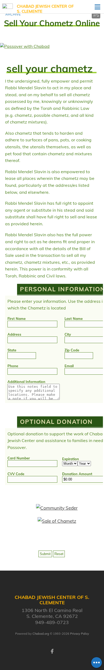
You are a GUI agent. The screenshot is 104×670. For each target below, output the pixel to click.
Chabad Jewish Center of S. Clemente (45, 9)
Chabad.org (41, 634)
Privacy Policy (79, 634)
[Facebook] (52, 651)
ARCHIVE (13, 14)
